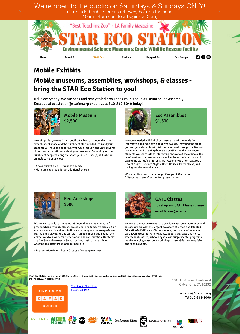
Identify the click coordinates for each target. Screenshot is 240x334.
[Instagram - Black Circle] (208, 57)
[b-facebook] (203, 57)
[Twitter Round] (198, 57)
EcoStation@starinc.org (194, 293)
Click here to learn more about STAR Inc (141, 276)
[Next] (220, 10)
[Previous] (20, 10)
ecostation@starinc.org (70, 103)
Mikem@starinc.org (178, 211)
